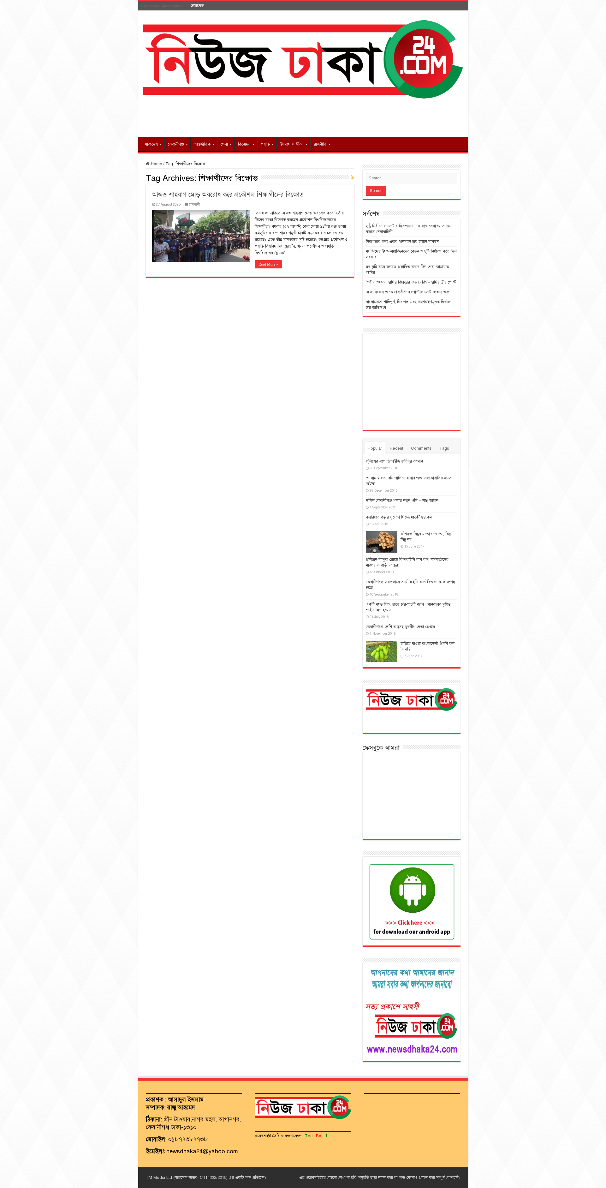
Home (156, 163)
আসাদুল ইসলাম (186, 1099)
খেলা (224, 144)
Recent (396, 448)
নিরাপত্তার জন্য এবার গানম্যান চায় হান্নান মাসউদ (402, 241)
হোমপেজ (197, 5)
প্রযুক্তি (265, 144)
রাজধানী (194, 204)
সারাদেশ (151, 144)
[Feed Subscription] (352, 177)
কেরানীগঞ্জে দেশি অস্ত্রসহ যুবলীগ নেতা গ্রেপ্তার (400, 626)
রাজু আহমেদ (181, 1107)
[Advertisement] (303, 116)
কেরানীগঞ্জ (176, 144)
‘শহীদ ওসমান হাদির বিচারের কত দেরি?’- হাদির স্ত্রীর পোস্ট (411, 282)
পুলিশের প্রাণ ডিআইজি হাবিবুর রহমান (394, 461)
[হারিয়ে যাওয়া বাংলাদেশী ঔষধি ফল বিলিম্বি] (381, 651)
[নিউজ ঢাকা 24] (303, 58)
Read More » (268, 264)
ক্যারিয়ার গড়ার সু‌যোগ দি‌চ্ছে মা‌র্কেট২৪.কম (399, 517)
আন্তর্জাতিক (202, 144)
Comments (421, 448)
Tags (444, 448)
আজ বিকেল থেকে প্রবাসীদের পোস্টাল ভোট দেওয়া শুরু (407, 292)
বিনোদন (244, 144)
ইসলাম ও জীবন (292, 144)
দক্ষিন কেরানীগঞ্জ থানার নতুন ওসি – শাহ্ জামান (402, 500)
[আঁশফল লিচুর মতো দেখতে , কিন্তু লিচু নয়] (381, 542)
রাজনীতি (320, 144)
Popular (375, 448)
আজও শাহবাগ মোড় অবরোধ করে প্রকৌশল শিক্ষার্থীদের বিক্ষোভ (228, 195)
